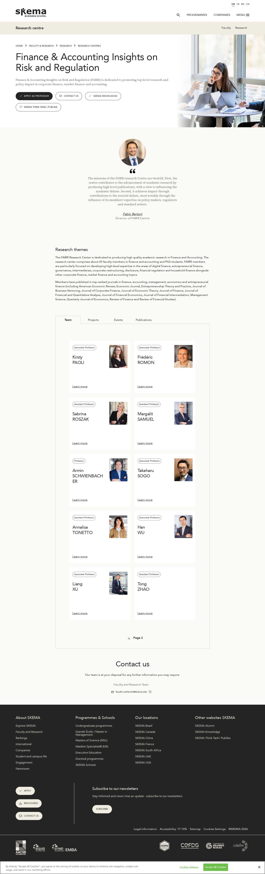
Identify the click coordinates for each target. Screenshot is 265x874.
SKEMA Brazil (143, 726)
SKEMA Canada (145, 732)
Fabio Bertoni (132, 214)
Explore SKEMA (26, 726)
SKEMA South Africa (148, 750)
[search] (178, 15)
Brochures (31, 803)
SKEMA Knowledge (105, 96)
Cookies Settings (189, 867)
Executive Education (88, 753)
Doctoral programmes (89, 759)
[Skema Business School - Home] (31, 13)
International (24, 744)
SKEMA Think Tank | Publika (40, 107)
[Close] (259, 867)
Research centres (89, 45)
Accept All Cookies (215, 867)
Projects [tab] (93, 320)
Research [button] (241, 28)
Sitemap (195, 829)
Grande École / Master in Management (91, 733)
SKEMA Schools (86, 765)
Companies (222, 15)
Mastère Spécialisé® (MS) (92, 747)
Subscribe (102, 809)
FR (238, 4)
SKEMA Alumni (205, 726)
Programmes (197, 15)
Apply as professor (36, 96)
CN (247, 4)
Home (19, 45)
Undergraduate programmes (94, 726)
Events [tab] (118, 320)
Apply (27, 790)
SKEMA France (144, 744)
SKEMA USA (143, 763)
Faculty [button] (226, 28)
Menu (241, 15)
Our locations (146, 717)
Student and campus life (31, 756)
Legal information (145, 829)
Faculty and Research (29, 732)
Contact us (71, 96)
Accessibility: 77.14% (173, 829)
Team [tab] (68, 320)
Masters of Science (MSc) (91, 740)
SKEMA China (144, 738)
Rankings (21, 738)
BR (242, 4)
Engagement (24, 763)
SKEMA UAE (143, 756)
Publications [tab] (144, 320)
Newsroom (23, 769)
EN (233, 4)
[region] (132, 867)
